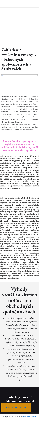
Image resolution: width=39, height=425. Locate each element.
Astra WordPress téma (30, 417)
